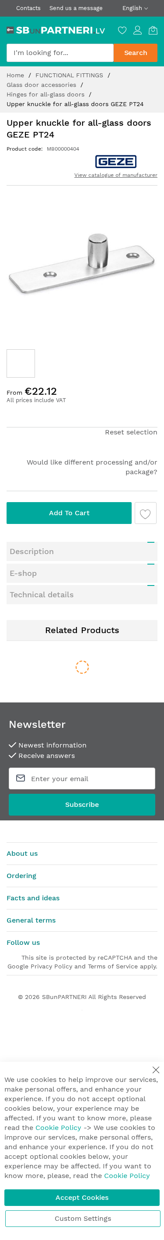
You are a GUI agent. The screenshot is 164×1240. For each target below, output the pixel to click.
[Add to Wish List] (146, 513)
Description (32, 551)
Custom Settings (83, 1218)
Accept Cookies (82, 1197)
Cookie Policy (58, 1127)
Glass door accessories (42, 84)
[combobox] (60, 53)
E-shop (23, 573)
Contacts (28, 8)
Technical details (42, 594)
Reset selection (131, 432)
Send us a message (76, 8)
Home (16, 75)
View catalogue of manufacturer (115, 175)
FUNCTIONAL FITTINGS (70, 75)
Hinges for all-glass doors (47, 94)
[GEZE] (115, 161)
